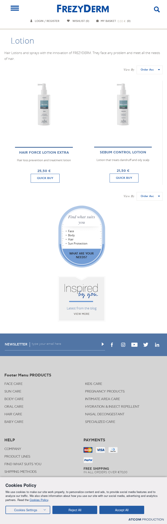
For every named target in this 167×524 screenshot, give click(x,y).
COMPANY (12, 449)
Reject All (74, 510)
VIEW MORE (82, 314)
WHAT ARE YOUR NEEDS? (81, 255)
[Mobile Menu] (15, 8)
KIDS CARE (93, 384)
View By (129, 69)
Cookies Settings (25, 510)
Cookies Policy (39, 500)
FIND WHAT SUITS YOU (22, 464)
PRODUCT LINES (17, 457)
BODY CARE (13, 399)
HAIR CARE (13, 414)
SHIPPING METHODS (20, 472)
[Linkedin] (157, 345)
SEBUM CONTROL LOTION (123, 152)
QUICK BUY (45, 178)
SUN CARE (12, 391)
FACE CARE (13, 384)
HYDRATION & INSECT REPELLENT (112, 407)
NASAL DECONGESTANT (105, 414)
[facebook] (112, 345)
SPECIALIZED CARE (100, 422)
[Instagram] (123, 345)
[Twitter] (145, 345)
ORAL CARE (13, 407)
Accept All (122, 510)
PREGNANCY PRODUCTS (105, 391)
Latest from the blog (82, 308)
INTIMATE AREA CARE (102, 399)
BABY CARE (13, 422)
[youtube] (134, 345)
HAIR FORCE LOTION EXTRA (44, 152)
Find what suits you (81, 219)
